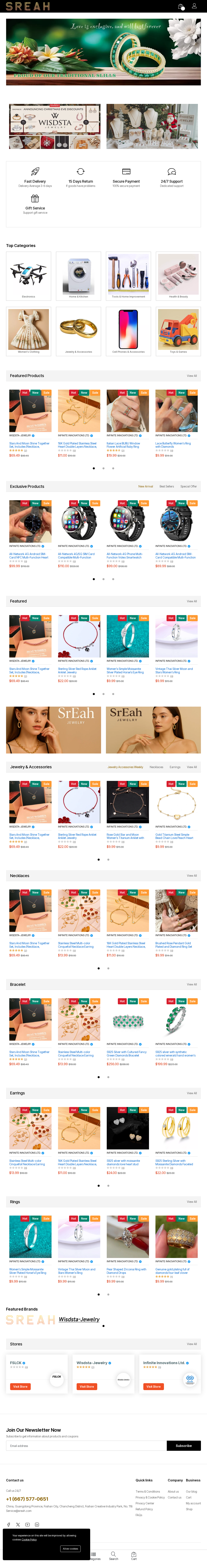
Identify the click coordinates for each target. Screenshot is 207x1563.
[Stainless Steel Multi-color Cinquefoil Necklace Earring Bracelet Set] (79, 910)
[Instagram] (37, 1524)
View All (192, 375)
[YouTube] (27, 1524)
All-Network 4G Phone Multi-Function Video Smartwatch (125, 555)
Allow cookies (70, 1548)
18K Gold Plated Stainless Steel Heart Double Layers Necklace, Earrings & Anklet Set (28, 445)
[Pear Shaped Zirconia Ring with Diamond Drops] (128, 1237)
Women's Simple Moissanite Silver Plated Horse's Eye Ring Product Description (125, 670)
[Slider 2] (103, 59)
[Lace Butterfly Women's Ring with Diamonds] (128, 411)
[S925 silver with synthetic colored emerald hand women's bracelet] (176, 1019)
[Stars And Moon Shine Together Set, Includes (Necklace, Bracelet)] (30, 636)
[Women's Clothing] (28, 331)
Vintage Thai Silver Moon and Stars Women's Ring (174, 670)
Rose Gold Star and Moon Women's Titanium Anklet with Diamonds (125, 836)
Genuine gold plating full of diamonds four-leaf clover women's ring (172, 1271)
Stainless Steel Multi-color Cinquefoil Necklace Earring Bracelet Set (76, 945)
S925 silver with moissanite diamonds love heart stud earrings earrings (123, 1162)
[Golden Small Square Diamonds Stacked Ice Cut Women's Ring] (176, 411)
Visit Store (20, 1386)
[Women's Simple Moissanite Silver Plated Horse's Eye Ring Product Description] (128, 636)
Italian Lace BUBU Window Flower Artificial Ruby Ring (74, 445)
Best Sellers (167, 486)
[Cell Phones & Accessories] (128, 331)
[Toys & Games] (178, 331)
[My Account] (194, 6)
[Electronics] (28, 276)
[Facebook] (8, 1524)
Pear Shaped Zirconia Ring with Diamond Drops (126, 1271)
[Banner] (54, 126)
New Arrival (145, 486)
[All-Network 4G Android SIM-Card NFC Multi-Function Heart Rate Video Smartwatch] (30, 521)
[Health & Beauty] (178, 276)
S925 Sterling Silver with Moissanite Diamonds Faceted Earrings (174, 1162)
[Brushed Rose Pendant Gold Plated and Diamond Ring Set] (176, 910)
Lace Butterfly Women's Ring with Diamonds (124, 445)
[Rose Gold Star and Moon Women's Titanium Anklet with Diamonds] (128, 802)
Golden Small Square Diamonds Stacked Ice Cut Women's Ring (175, 445)
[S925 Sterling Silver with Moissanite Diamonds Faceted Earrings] (176, 1128)
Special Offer (189, 486)
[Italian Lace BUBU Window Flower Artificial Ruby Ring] (79, 411)
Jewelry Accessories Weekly (125, 767)
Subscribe (184, 1446)
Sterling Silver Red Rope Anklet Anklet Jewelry (77, 670)
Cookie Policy (29, 1539)
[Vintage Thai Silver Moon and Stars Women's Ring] (176, 636)
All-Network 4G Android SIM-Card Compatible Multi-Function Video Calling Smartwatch (175, 555)
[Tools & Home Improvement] (128, 276)
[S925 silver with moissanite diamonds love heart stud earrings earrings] (128, 1128)
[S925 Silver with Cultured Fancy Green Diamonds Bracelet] (128, 1019)
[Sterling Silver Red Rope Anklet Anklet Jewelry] (79, 636)
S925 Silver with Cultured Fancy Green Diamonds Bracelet (127, 1053)
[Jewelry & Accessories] (78, 331)
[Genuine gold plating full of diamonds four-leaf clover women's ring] (176, 1237)
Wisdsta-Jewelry (20, 661)
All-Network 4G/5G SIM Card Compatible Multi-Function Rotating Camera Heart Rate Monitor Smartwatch (76, 555)
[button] (93, 468)
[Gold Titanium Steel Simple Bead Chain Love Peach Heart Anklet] (176, 802)
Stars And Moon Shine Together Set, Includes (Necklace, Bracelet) (29, 670)
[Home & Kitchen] (78, 276)
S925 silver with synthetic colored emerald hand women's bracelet (175, 1053)
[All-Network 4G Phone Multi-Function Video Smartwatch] (128, 521)
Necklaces (156, 767)
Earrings (175, 767)
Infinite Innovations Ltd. (25, 435)
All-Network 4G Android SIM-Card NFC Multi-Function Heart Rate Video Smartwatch (28, 555)
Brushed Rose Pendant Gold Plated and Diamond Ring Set (173, 945)
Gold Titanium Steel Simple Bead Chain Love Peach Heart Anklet (174, 836)
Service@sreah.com (19, 1510)
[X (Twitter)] (18, 1524)
